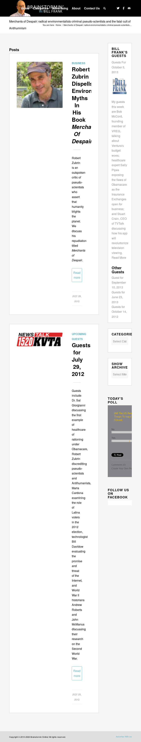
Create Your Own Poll (122, 468)
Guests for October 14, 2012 (119, 312)
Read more (76, 275)
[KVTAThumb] (40, 356)
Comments (118, 465)
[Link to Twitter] (118, 8)
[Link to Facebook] (123, 8)
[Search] (105, 8)
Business (78, 63)
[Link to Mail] (129, 8)
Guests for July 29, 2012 (81, 359)
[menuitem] (25, 8)
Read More (119, 257)
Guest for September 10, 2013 (119, 282)
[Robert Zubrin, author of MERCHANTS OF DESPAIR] (40, 85)
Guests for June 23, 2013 (118, 297)
